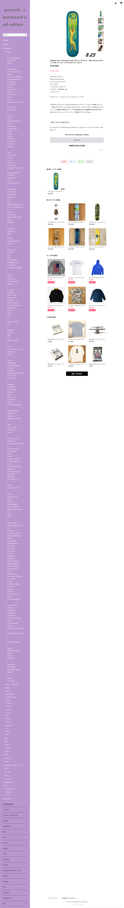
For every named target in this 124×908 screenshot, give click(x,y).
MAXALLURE (11, 389)
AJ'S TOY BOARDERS (14, 77)
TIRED (9, 621)
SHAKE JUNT (12, 541)
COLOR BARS (12, 165)
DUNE (9, 220)
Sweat (8, 700)
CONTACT (7, 799)
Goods (6, 745)
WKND (9, 672)
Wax (5, 775)
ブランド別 (7, 52)
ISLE (8, 324)
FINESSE (10, 252)
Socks (8, 722)
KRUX (9, 354)
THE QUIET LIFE (13, 488)
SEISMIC (10, 538)
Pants (7, 715)
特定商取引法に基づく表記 (68, 898)
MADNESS (10, 384)
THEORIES (11, 613)
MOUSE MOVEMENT (14, 405)
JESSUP (9, 333)
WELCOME (11, 667)
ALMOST (10, 87)
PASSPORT (11, 441)
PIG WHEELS (11, 451)
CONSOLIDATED (13, 173)
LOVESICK (11, 368)
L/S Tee (8, 709)
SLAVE (9, 571)
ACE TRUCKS (12, 69)
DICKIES (10, 212)
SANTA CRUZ (12, 523)
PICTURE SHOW (13, 449)
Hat (7, 734)
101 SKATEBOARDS (14, 58)
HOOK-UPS (11, 308)
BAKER (9, 118)
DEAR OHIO (11, 189)
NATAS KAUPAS (12, 411)
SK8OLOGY (11, 559)
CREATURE (11, 178)
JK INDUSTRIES (12, 340)
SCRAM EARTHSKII (14, 536)
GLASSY (10, 276)
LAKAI (9, 360)
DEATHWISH (11, 194)
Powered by (75, 904)
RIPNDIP (10, 502)
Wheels (6, 768)
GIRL (9, 274)
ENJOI (9, 233)
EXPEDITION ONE (13, 241)
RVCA (9, 517)
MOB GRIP (11, 400)
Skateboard (10, 789)
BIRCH (9, 124)
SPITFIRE (10, 586)
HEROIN (10, 300)
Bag (5, 738)
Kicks (6, 741)
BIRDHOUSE (11, 126)
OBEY (9, 425)
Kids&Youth (8, 782)
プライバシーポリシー (53, 898)
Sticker (8, 748)
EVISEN (10, 244)
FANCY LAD (11, 250)
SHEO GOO (11, 546)
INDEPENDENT (12, 322)
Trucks (6, 762)
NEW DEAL (11, 413)
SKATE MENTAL (13, 564)
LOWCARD (11, 371)
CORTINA (10, 175)
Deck (6, 755)
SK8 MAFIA (11, 556)
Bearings (7, 772)
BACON (10, 116)
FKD (8, 255)
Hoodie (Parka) (11, 697)
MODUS (10, 402)
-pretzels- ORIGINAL (11, 684)
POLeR (9, 464)
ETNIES (10, 239)
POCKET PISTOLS (13, 459)
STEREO (10, 592)
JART (9, 335)
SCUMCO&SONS (13, 533)
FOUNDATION (12, 262)
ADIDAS (10, 74)
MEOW (9, 395)
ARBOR (9, 100)
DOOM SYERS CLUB (14, 217)
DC (8, 199)
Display (7, 751)
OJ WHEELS (11, 430)
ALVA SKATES (12, 89)
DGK (9, 202)
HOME (5, 40)
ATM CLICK (11, 107)
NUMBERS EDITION (14, 418)
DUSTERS (10, 222)
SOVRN (9, 581)
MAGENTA (11, 387)
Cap (7, 728)
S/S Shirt (9, 706)
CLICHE (10, 158)
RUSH (9, 514)
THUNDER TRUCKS (14, 618)
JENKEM (10, 330)
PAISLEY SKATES (13, 438)
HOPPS (9, 310)
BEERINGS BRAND (13, 121)
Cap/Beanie (8, 725)
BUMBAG (10, 146)
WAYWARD (11, 664)
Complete (7, 779)
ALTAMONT (11, 84)
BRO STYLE (11, 141)
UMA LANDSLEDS (13, 642)
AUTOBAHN (11, 110)
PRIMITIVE (11, 477)
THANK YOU (11, 610)
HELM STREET (12, 303)
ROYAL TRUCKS (13, 507)
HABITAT (10, 293)
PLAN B (10, 456)
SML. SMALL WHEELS (15, 576)
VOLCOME (11, 658)
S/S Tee (8, 712)
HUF (8, 315)
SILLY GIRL (11, 551)
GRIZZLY (10, 284)
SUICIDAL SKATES (13, 599)
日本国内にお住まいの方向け (77, 145)
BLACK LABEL (12, 129)
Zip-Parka (9, 694)
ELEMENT (11, 228)
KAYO (9, 347)
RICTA (9, 499)
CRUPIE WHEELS (13, 183)
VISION (9, 653)
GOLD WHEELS (12, 281)
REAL (9, 494)
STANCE (10, 589)
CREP (9, 180)
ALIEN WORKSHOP (14, 79)
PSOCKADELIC (12, 479)
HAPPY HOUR (12, 295)
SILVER (9, 553)
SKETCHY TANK (13, 566)
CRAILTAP (10, 163)
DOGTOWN (11, 215)
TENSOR (10, 608)
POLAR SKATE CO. (13, 461)
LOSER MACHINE (13, 366)
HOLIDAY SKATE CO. (14, 305)
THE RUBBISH (12, 504)
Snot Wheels (11, 579)
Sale (5, 786)
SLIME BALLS (12, 574)
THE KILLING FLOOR (15, 349)
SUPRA (9, 597)
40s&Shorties (11, 60)
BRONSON (11, 144)
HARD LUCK (11, 298)
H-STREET (11, 290)
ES (8, 236)
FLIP (8, 257)
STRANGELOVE (12, 594)
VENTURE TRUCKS (14, 651)
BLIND (9, 134)
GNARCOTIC (11, 279)
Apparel (7, 688)
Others (8, 719)
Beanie (8, 731)
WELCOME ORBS (13, 670)
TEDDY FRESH (12, 605)
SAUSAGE (10, 531)
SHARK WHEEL (12, 543)
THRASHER (11, 615)
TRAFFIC (10, 626)
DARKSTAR (11, 197)
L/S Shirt (9, 703)
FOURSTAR (11, 265)
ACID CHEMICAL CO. (14, 72)
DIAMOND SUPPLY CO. (15, 204)
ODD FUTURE (12, 427)
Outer (8, 691)
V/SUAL (10, 656)
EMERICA (10, 231)
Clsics (9, 160)
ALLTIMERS (11, 82)
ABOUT (6, 44)
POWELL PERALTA (14, 471)
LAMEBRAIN (11, 363)
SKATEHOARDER (13, 561)
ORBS (9, 432)
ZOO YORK (11, 681)
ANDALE (10, 92)
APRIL (9, 97)
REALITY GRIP (12, 496)
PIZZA (9, 454)
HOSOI (9, 313)
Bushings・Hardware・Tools (13, 765)
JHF (8, 338)
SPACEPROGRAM (13, 584)
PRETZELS (11, 474)
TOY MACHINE (12, 623)
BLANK (9, 131)
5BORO (9, 63)
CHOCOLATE (12, 155)
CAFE (9, 153)
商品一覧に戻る (77, 374)
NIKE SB (10, 416)
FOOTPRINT (11, 260)
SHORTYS (10, 548)
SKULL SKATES (12, 569)
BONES (9, 136)
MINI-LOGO (11, 397)
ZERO (9, 678)
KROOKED (11, 352)
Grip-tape (7, 758)
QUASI (9, 485)
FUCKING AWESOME (14, 268)
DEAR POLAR (12, 192)
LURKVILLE (11, 378)
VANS (9, 648)
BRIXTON (10, 139)
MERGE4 (10, 392)
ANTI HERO (11, 95)
